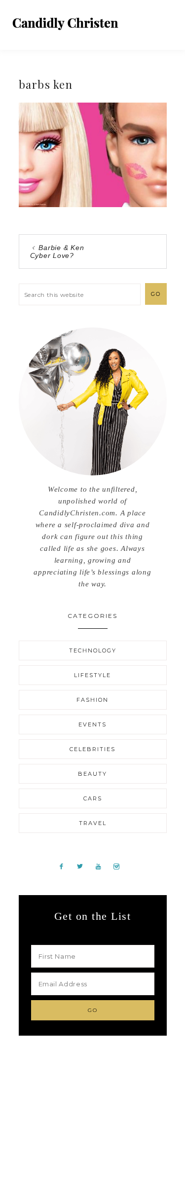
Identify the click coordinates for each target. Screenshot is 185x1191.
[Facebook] (65, 866)
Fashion (92, 699)
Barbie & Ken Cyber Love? (57, 251)
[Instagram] (120, 866)
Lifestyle (92, 675)
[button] (165, 19)
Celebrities (92, 749)
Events (92, 724)
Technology (92, 650)
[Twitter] (83, 866)
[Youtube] (102, 866)
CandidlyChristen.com (65, 23)
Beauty (92, 773)
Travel (93, 823)
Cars (92, 798)
